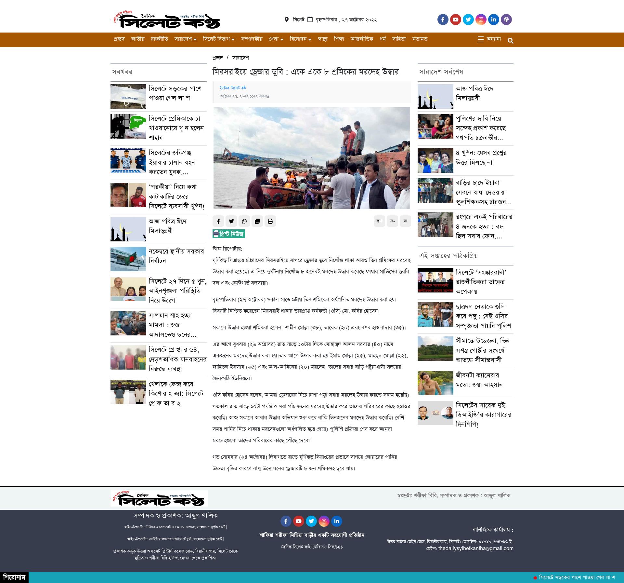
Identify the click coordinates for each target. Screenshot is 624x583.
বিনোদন (298, 39)
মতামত (419, 39)
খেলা (274, 39)
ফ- (392, 221)
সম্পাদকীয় (251, 39)
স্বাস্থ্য (323, 39)
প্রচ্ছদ (119, 39)
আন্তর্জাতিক (362, 39)
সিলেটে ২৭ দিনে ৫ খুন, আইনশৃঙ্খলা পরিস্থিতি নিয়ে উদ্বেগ (178, 291)
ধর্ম (383, 39)
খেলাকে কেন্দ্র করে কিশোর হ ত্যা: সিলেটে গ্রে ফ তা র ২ (176, 394)
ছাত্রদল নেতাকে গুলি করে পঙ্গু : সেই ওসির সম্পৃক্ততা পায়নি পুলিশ (483, 317)
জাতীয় (137, 39)
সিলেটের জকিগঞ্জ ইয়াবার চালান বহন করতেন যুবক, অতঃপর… (172, 163)
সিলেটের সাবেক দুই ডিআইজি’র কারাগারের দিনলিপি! (484, 415)
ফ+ (379, 221)
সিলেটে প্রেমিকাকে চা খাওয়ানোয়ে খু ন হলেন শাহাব (176, 128)
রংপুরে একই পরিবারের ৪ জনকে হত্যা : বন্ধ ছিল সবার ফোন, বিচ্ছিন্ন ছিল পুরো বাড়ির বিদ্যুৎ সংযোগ (484, 227)
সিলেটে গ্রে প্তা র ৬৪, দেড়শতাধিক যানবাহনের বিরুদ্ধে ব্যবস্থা (178, 359)
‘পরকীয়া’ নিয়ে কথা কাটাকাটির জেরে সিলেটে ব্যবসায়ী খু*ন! (177, 197)
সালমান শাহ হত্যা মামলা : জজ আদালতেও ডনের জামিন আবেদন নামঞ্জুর (176, 325)
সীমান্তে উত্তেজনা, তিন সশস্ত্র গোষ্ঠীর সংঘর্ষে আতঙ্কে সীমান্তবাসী (483, 351)
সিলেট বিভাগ (216, 39)
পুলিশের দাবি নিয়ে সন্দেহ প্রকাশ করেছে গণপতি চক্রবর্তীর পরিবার (481, 129)
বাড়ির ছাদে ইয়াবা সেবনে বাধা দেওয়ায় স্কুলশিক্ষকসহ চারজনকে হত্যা (484, 193)
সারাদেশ (183, 39)
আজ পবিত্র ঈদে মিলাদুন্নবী (168, 226)
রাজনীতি (159, 39)
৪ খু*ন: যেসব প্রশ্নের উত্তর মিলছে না (481, 158)
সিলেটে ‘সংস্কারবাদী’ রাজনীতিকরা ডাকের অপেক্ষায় (481, 282)
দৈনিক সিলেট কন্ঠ (233, 88)
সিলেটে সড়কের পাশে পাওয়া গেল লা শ (175, 94)
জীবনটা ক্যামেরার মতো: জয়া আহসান (479, 380)
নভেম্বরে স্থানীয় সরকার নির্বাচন (176, 256)
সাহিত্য (399, 39)
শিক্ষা (339, 39)
